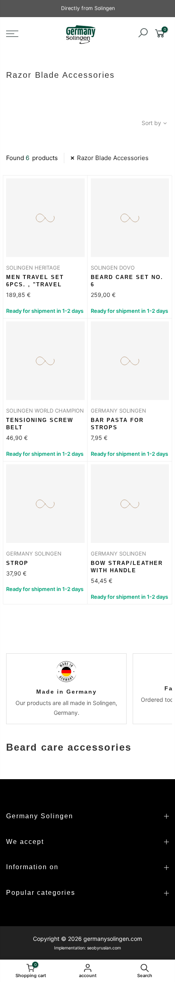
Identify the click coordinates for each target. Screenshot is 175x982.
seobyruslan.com (104, 948)
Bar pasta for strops (117, 424)
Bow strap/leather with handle (127, 567)
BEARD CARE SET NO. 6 (127, 281)
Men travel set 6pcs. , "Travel (35, 281)
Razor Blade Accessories (113, 158)
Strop (17, 563)
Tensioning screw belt (39, 424)
